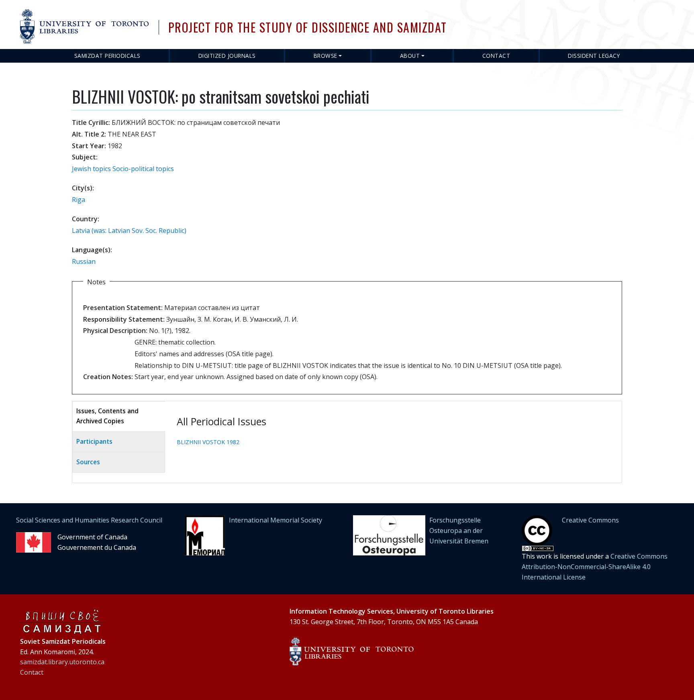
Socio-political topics (143, 168)
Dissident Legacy (594, 55)
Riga (78, 199)
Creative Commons (590, 520)
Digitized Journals (227, 55)
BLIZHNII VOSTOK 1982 (208, 442)
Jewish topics (91, 168)
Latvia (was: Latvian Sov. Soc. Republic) (129, 230)
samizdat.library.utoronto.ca (62, 661)
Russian (84, 261)
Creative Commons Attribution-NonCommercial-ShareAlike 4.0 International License (594, 566)
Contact (496, 55)
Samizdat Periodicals (107, 55)
